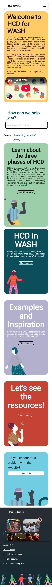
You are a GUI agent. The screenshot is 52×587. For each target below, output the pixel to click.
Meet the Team (15, 512)
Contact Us (26, 473)
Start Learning (26, 192)
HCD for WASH (15, 6)
